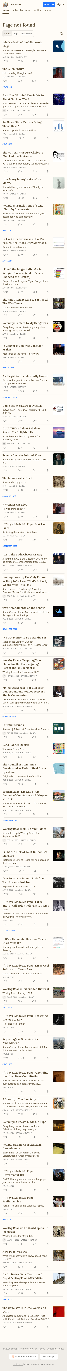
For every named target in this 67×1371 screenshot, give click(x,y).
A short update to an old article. (19, 130)
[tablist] (18, 33)
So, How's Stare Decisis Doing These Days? (21, 124)
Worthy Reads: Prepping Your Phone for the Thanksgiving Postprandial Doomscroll (21, 664)
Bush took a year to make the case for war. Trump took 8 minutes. (25, 382)
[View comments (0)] (20, 338)
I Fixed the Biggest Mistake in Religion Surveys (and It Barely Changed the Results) (22, 273)
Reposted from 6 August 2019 (18, 886)
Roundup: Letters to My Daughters (25, 323)
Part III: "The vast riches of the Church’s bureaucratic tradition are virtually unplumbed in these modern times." (23, 1082)
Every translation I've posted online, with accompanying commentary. (24, 215)
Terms (42, 1348)
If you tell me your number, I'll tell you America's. (22, 188)
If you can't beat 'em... (14, 749)
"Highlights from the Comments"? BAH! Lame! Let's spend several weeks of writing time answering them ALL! (25, 701)
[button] (6, 10)
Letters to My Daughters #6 (17, 307)
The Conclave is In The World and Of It (24, 1309)
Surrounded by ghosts (14, 482)
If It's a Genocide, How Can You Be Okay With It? (24, 941)
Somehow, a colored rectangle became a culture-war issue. (24, 52)
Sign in (60, 4)
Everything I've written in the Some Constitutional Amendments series (21, 1154)
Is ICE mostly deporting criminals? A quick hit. (25, 461)
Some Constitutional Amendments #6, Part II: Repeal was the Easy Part (25, 1048)
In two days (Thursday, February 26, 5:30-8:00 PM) (24, 411)
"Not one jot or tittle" (13, 1023)
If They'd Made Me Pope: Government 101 (18, 1173)
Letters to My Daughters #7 (17, 73)
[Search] (61, 33)
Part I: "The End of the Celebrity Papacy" (23, 1205)
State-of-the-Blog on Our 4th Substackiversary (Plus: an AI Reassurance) (25, 643)
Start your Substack (25, 1356)
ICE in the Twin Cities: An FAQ (22, 554)
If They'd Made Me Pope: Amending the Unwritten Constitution (25, 1074)
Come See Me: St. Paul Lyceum (22, 405)
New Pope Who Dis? (15, 1251)
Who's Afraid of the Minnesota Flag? (22, 44)
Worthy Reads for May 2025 (17, 1235)
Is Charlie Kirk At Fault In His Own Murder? (25, 853)
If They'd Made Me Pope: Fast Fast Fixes (24, 526)
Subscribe (49, 4)
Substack (18, 1364)
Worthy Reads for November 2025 (20, 671)
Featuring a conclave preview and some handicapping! (23, 1284)
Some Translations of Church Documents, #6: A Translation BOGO (24, 805)
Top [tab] (15, 33)
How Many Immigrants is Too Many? (21, 181)
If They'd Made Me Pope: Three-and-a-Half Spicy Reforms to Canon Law (25, 905)
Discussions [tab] (26, 33)
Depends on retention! (14, 246)
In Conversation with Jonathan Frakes (22, 347)
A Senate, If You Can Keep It (20, 1099)
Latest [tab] (7, 33)
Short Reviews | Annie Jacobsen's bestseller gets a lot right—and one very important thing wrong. (25, 105)
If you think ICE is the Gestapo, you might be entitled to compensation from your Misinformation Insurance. (24, 560)
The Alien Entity (13, 69)
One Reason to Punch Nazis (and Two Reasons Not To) (23, 880)
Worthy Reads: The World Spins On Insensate (25, 1230)
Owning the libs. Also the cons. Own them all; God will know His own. (25, 915)
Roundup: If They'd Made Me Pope (24, 1122)
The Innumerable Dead (17, 478)
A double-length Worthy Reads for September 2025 (20, 834)
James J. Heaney (19, 57)
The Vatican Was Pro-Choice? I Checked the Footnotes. (22, 154)
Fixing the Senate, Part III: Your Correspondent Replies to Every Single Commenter (23, 691)
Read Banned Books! (15, 745)
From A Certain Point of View (21, 455)
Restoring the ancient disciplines (19, 532)
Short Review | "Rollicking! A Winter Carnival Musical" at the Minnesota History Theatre (25, 590)
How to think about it (13, 508)
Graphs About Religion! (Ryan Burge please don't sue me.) (25, 282)
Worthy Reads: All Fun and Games (24, 829)
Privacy (33, 1348)
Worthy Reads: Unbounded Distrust (25, 989)
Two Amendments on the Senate (23, 608)
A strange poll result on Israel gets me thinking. (22, 948)
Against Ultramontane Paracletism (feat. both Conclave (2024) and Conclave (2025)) (25, 1317)
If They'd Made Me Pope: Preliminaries (18, 1199)
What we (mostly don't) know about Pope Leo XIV (24, 1257)
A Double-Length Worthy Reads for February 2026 (21, 438)
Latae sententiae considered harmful (22, 973)
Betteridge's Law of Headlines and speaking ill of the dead (25, 861)
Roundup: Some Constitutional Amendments (22, 1146)
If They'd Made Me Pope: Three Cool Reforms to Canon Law (25, 967)
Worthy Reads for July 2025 (17, 993)
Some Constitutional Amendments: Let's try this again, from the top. (25, 613)
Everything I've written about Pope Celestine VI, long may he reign (21, 1127)
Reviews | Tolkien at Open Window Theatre (25, 729)
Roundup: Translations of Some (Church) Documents (22, 207)
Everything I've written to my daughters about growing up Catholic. (23, 329)
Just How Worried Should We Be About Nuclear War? (23, 97)
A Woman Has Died (14, 504)
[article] (33, 51)
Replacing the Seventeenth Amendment (20, 1041)
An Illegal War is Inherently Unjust (25, 376)
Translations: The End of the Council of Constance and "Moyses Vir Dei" (25, 795)
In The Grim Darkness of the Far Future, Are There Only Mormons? (24, 241)
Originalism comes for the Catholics (21, 776)
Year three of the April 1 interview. (20, 353)
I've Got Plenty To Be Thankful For (24, 637)
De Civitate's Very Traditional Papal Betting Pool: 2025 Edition (23, 1276)
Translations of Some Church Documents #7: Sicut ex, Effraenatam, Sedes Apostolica (25, 162)
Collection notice (55, 1348)
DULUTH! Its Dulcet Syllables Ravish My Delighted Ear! (21, 430)
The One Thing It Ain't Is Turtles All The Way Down (25, 301)
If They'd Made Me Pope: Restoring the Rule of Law (25, 1017)
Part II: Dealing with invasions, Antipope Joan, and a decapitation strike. (24, 1180)
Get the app (49, 1356)
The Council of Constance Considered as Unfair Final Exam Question (24, 768)
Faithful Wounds (13, 725)
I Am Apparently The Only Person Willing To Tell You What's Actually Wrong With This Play (25, 581)
